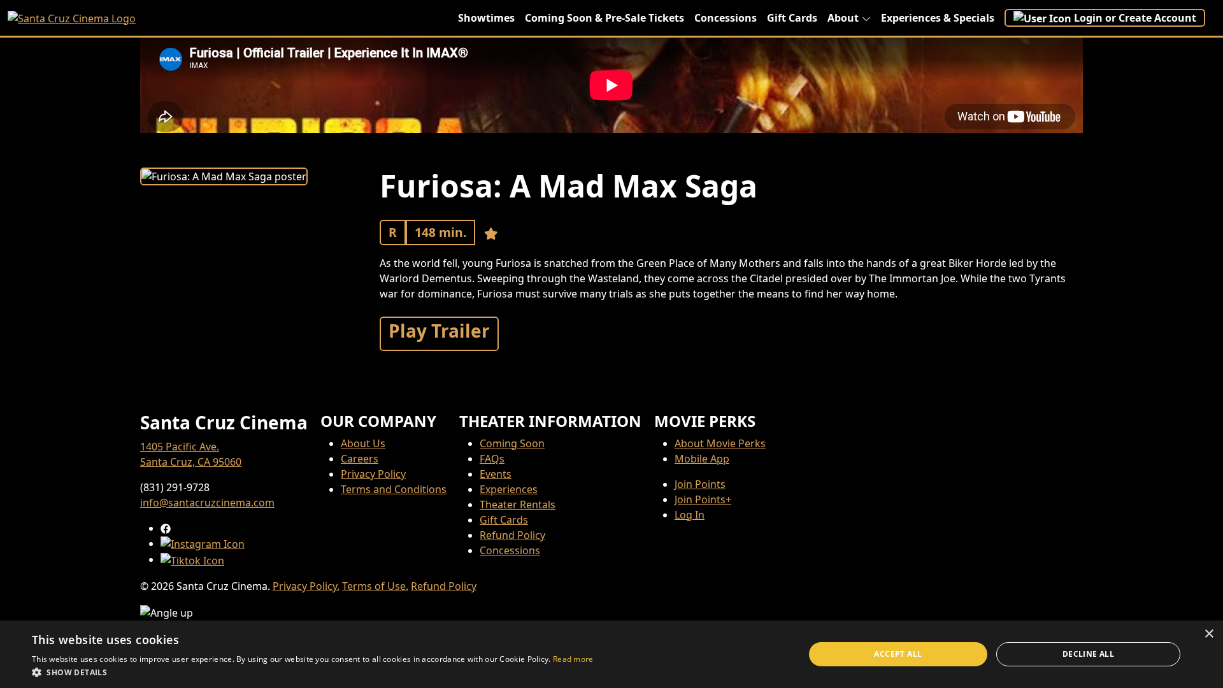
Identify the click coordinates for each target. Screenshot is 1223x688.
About (843, 18)
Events (495, 474)
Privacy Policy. (306, 586)
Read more (573, 659)
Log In (689, 515)
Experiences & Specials (937, 18)
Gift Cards (792, 18)
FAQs (492, 459)
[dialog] (611, 654)
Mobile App (702, 459)
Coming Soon (512, 443)
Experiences (509, 489)
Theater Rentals (517, 505)
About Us (363, 443)
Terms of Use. (375, 586)
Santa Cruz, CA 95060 (190, 462)
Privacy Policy (373, 474)
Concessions (725, 18)
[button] (313, 672)
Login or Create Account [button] (1135, 18)
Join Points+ (703, 499)
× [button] (1208, 634)
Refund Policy (512, 535)
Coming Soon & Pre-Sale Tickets (604, 18)
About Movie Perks (720, 443)
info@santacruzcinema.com (207, 503)
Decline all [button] (1088, 654)
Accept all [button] (898, 654)
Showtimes (486, 18)
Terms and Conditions (394, 489)
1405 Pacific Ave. (179, 447)
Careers (359, 459)
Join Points (700, 484)
